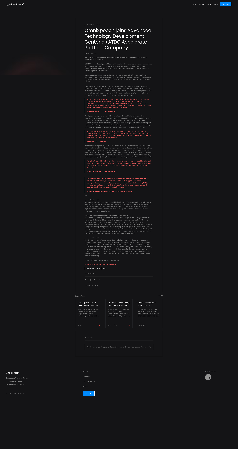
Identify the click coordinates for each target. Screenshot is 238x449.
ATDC (98, 269)
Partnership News (90, 273)
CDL (104, 269)
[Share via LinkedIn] (94, 280)
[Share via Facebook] (85, 280)
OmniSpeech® (17, 4)
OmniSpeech (90, 269)
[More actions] (152, 25)
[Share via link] (99, 280)
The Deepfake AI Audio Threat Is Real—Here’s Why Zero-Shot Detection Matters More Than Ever (88, 304)
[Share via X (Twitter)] (90, 280)
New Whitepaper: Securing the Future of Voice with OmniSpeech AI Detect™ (119, 304)
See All (161, 296)
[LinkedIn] (208, 377)
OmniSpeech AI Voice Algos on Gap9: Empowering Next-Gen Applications (147, 304)
